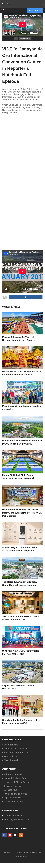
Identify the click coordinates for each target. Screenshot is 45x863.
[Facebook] (4, 835)
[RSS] (21, 835)
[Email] (15, 835)
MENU (5, 10)
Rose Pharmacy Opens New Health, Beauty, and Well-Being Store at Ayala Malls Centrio (22, 512)
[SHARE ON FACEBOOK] (25, 297)
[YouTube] (10, 835)
